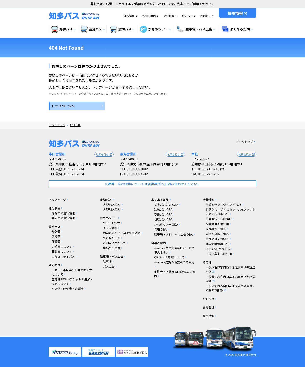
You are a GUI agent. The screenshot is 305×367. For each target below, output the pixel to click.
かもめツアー (108, 218)
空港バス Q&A (163, 214)
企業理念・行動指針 (219, 219)
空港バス (54, 265)
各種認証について (217, 239)
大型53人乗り (112, 209)
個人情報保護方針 (217, 244)
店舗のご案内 (111, 248)
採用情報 (237, 13)
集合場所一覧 (111, 238)
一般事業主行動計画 (219, 254)
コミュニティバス (63, 256)
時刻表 (56, 231)
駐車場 (107, 261)
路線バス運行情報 (63, 213)
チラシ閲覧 (110, 228)
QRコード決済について (169, 257)
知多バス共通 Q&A (166, 204)
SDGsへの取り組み (218, 249)
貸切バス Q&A (163, 219)
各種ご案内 (149, 16)
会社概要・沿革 (216, 229)
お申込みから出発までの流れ (122, 233)
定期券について (62, 246)
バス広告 (109, 266)
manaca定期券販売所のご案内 (174, 262)
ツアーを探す (111, 223)
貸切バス (106, 200)
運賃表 (56, 241)
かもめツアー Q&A (166, 224)
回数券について (62, 251)
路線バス (54, 226)
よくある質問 (160, 200)
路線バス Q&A (163, 209)
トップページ (57, 125)
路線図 (56, 236)
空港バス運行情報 (63, 218)
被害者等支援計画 (217, 224)
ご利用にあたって (114, 243)
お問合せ (205, 16)
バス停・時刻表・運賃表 (68, 289)
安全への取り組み (217, 234)
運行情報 (129, 16)
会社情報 (168, 16)
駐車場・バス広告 (111, 256)
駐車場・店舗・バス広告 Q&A (173, 234)
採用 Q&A (160, 229)
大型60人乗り (112, 204)
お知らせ (187, 16)
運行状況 (54, 208)
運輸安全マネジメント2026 (223, 204)
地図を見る (104, 154)
